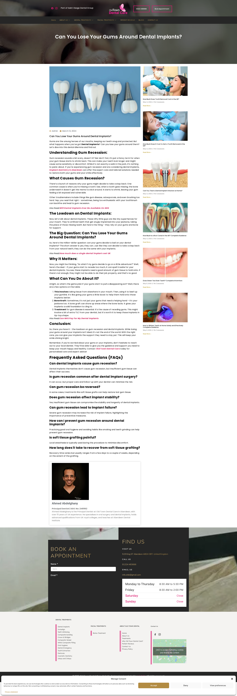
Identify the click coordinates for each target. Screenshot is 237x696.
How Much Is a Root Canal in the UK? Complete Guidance (164, 236)
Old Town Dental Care (108, 348)
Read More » (147, 106)
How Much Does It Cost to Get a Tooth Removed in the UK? (164, 145)
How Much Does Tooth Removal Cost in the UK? (161, 99)
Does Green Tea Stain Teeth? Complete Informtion (162, 281)
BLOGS (141, 20)
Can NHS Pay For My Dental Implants (79, 318)
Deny (185, 685)
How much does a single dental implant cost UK (85, 253)
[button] (232, 679)
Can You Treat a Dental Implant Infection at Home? (162, 191)
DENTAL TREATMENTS (82, 20)
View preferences (218, 685)
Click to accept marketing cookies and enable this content (169, 651)
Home (53, 20)
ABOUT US (63, 20)
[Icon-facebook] (155, 634)
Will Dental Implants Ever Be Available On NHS (84, 208)
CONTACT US (153, 20)
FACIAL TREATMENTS (106, 20)
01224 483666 (129, 564)
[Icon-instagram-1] (56, 8)
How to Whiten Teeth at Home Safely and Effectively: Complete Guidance (163, 326)
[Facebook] (52, 8)
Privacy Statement (11, 692)
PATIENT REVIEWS (127, 20)
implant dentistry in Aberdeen (65, 170)
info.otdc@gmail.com (131, 574)
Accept (153, 685)
